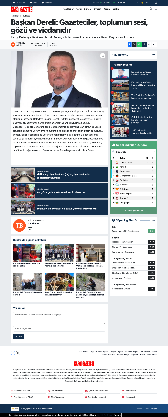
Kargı (79, 9)
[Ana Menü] (156, 9)
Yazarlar (48, 3)
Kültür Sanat (145, 352)
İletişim (120, 355)
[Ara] (151, 9)
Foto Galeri (20, 3)
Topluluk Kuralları (138, 355)
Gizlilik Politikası (108, 355)
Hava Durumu (57, 391)
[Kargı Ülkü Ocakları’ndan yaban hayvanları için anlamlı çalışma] (90, 282)
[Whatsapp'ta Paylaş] (139, 44)
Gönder (19, 336)
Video (35, 3)
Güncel (87, 9)
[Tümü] (153, 55)
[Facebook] (13, 353)
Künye (127, 355)
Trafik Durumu (131, 391)
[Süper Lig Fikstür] (153, 220)
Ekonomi (128, 352)
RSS (16, 409)
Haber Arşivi (131, 397)
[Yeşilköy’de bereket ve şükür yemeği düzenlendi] (59, 253)
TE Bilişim (33, 223)
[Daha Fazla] (144, 44)
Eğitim (116, 9)
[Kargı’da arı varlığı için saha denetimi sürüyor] (59, 282)
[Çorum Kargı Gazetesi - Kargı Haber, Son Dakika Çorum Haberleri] (22, 9)
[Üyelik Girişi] (155, 3)
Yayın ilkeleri (152, 355)
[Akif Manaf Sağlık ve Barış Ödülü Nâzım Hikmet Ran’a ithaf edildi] (90, 253)
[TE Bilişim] (19, 225)
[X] (18, 353)
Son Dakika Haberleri (97, 397)
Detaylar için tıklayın (133, 211)
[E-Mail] (30, 229)
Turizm (154, 352)
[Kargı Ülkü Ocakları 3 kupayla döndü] (27, 282)
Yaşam (107, 9)
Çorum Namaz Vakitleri (98, 391)
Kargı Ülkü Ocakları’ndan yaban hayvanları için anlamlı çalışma (90, 294)
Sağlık (135, 352)
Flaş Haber (68, 9)
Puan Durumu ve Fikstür (24, 397)
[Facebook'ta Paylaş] (130, 44)
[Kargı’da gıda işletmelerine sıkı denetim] (27, 253)
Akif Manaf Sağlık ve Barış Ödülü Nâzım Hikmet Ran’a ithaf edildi (89, 265)
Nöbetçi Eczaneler (22, 391)
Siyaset (97, 9)
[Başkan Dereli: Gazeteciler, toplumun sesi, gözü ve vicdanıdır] (59, 79)
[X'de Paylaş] (134, 44)
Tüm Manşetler (57, 397)
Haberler (15, 16)
